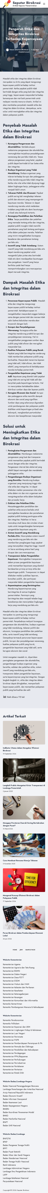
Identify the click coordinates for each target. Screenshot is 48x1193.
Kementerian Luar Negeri (14, 1033)
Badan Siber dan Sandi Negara (16, 1155)
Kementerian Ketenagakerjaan (15, 994)
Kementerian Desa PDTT (13, 977)
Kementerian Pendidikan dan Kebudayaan (20, 1049)
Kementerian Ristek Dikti (13, 1072)
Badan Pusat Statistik (11, 1151)
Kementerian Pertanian (12, 1069)
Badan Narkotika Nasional (14, 1118)
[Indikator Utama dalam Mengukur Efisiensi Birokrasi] (24, 732)
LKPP (5, 1174)
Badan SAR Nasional (11, 1125)
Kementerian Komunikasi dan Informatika (20, 1000)
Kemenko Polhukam (11, 1023)
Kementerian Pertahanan (13, 1066)
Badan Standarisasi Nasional (15, 1158)
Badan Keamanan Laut (12, 1102)
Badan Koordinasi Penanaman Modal (18, 1112)
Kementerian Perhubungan (14, 1059)
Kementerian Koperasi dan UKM (16, 1026)
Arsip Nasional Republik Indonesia (18, 1092)
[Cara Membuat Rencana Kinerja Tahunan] (24, 845)
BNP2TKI (7, 1138)
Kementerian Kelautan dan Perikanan (18, 987)
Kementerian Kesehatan (13, 990)
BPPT (5, 1148)
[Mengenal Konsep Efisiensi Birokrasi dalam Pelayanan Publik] (24, 880)
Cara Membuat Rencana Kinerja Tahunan (20, 860)
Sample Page (30, 950)
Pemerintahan (24, 52)
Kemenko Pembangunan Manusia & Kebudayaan (23, 1007)
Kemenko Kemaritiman (12, 1003)
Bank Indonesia (9, 1165)
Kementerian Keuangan (13, 997)
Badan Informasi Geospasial (15, 1099)
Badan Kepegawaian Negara (15, 1105)
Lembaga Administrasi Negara (16, 1168)
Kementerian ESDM (11, 980)
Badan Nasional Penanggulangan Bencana (21, 1086)
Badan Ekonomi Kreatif (12, 1095)
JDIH (21, 950)
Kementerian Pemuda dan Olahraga (18, 1046)
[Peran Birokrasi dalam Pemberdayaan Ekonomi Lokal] (24, 918)
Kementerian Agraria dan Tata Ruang (18, 967)
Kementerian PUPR (11, 1040)
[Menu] (44, 4)
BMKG (5, 1115)
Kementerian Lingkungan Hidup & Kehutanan (22, 1030)
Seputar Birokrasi (27, 2)
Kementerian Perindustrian (14, 1063)
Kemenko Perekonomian (13, 1020)
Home (15, 950)
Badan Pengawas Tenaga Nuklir (16, 1145)
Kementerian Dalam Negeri (15, 974)
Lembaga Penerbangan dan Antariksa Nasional (23, 1089)
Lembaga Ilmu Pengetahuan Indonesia (19, 1171)
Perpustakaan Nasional (12, 1181)
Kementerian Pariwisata (13, 1036)
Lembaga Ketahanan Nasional (15, 1178)
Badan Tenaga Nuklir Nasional (16, 1161)
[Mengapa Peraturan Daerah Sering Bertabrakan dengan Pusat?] (24, 808)
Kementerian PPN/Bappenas (15, 1056)
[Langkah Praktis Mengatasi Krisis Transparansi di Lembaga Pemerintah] (24, 770)
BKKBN (6, 1109)
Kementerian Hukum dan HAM (16, 984)
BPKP (5, 1141)
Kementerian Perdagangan (14, 1053)
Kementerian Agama (11, 964)
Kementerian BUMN (11, 971)
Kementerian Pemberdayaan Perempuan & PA (22, 1043)
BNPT (5, 1122)
